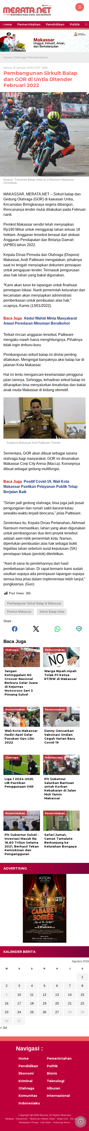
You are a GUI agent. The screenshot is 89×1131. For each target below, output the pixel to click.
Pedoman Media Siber (42, 1118)
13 (57, 994)
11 (32, 994)
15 (82, 994)
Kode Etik (62, 1118)
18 (32, 1003)
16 (6, 1003)
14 (70, 994)
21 (70, 1003)
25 (32, 1012)
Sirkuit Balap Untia (51, 611)
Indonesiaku (29, 1103)
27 (57, 1012)
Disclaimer (22, 1118)
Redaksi (9, 1118)
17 (19, 1003)
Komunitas (27, 1096)
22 (82, 1003)
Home (7, 24)
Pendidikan (55, 24)
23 (6, 1012)
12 (44, 994)
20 (57, 1003)
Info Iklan (45, 1122)
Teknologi (55, 1081)
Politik (75, 24)
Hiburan (53, 1088)
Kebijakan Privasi (29, 1122)
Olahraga (20, 57)
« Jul (3, 1027)
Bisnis (52, 1073)
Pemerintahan (28, 24)
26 (44, 1012)
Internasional (58, 1096)
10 (19, 994)
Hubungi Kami (61, 1122)
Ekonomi (26, 1073)
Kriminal (25, 1081)
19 (44, 1003)
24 (19, 1012)
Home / (8, 57)
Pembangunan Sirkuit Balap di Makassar (34, 603)
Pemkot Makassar (19, 611)
